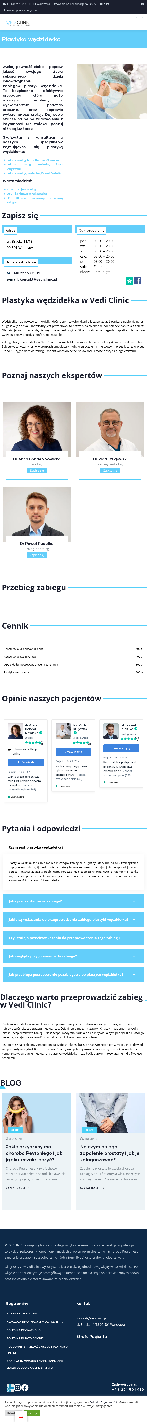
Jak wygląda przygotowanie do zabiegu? (43, 956)
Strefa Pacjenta (91, 1336)
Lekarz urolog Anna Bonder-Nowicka (33, 160)
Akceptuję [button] (31, 1413)
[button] (73, 847)
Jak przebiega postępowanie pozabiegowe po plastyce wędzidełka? (66, 974)
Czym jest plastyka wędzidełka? (36, 847)
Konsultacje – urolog (21, 189)
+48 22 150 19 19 (26, 273)
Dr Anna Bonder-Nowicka (36, 459)
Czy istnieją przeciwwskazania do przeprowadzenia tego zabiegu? (65, 938)
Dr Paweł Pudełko (37, 543)
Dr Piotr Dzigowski (110, 459)
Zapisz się (37, 470)
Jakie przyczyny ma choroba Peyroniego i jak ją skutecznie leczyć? (34, 1153)
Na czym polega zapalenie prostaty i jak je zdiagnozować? (110, 1153)
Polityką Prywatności (103, 1402)
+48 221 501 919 (128, 1389)
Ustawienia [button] (13, 1413)
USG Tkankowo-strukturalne (27, 193)
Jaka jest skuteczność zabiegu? (35, 901)
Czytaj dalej (15, 1187)
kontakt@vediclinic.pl (38, 279)
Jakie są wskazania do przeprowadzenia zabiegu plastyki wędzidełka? (68, 919)
